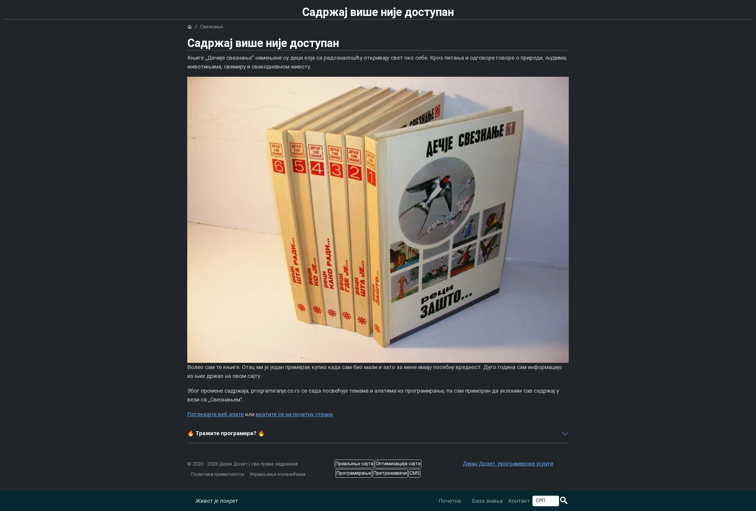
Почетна (450, 500)
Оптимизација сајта (398, 463)
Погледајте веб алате (215, 414)
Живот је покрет (216, 500)
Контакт (519, 500)
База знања (487, 500)
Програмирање (353, 473)
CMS (414, 473)
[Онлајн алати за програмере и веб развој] (466, 496)
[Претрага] (564, 501)
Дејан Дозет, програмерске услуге (508, 463)
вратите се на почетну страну (294, 414)
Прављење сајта (354, 463)
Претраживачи (390, 473)
